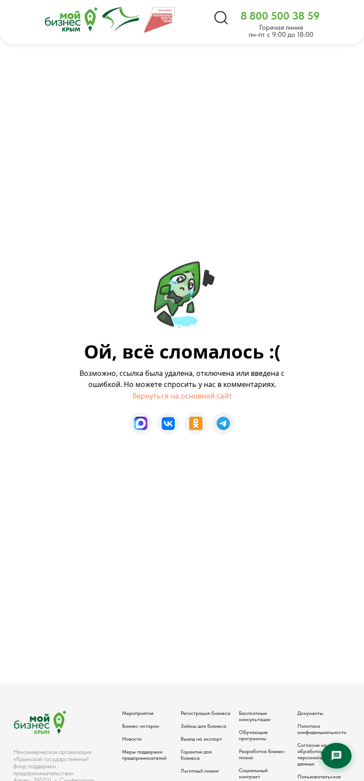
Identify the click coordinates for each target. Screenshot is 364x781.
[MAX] (141, 423)
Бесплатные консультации (254, 716)
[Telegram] (223, 423)
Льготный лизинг (200, 771)
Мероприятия (138, 713)
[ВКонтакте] (168, 423)
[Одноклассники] (196, 423)
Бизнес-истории (140, 726)
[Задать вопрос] (336, 756)
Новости (132, 739)
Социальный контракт (253, 773)
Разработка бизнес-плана (262, 754)
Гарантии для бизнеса (196, 755)
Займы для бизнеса (203, 726)
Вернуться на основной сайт (182, 396)
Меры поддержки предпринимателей (144, 755)
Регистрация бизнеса (205, 713)
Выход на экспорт (201, 739)
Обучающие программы (253, 735)
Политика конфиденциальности (321, 729)
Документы (310, 713)
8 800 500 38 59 (280, 15)
